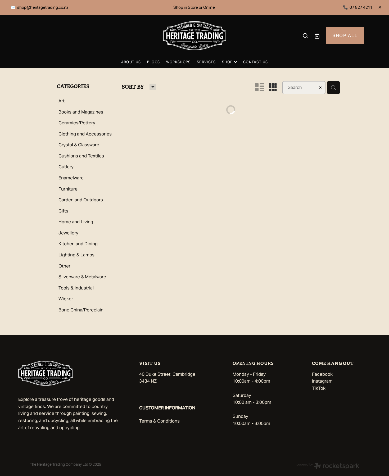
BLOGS (153, 62)
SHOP (228, 62)
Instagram (322, 381)
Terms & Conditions (159, 421)
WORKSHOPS (178, 62)
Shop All (345, 35)
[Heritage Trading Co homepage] (194, 35)
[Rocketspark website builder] (327, 466)
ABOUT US (131, 62)
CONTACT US (255, 62)
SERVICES (206, 62)
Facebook (322, 374)
